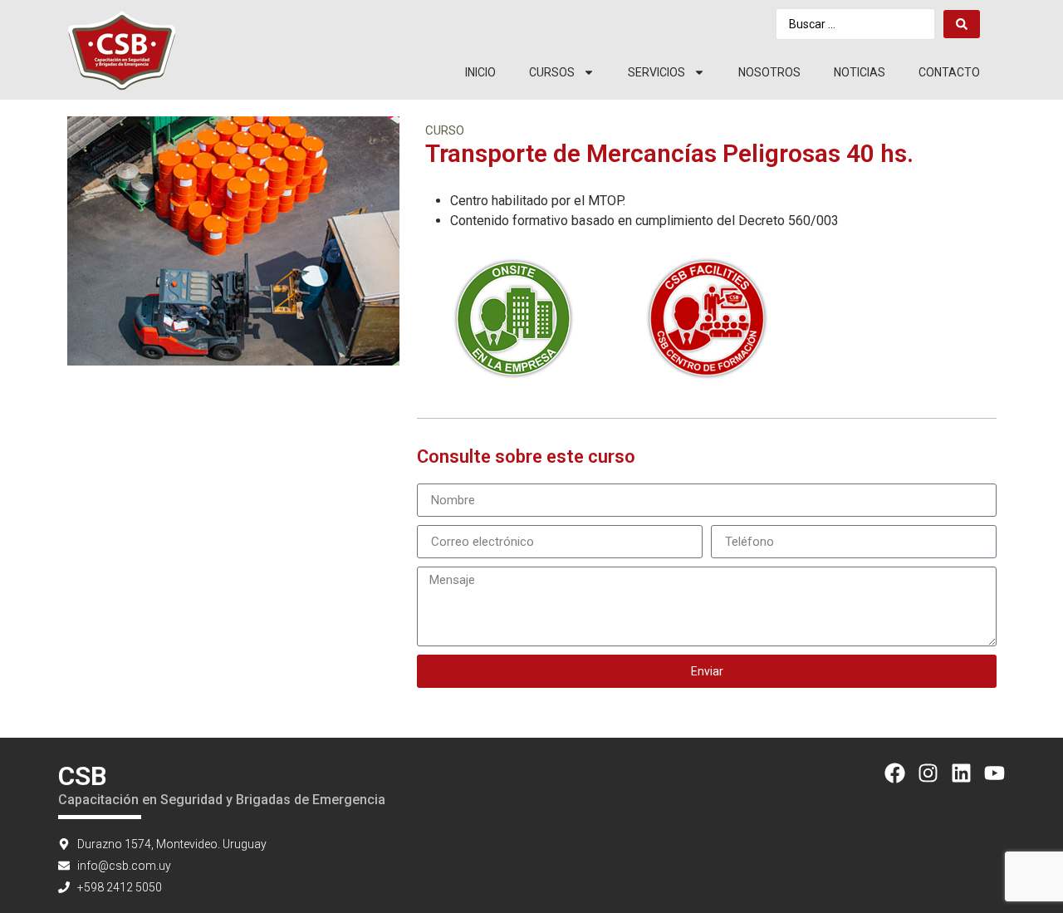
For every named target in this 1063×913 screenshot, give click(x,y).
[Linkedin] (961, 773)
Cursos (552, 72)
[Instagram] (928, 773)
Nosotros (769, 72)
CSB (82, 776)
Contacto (949, 72)
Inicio (480, 72)
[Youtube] (994, 773)
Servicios (656, 72)
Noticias (859, 72)
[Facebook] (894, 773)
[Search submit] (961, 24)
